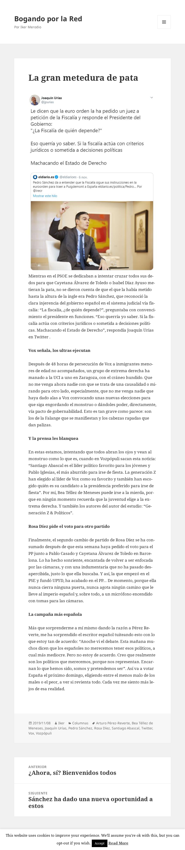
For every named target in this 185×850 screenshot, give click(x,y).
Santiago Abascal (125, 728)
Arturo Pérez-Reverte (113, 723)
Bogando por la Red (48, 18)
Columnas (80, 723)
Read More (118, 843)
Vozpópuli (44, 733)
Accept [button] (100, 843)
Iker (61, 723)
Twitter (146, 728)
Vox (31, 733)
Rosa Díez (102, 728)
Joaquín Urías (55, 728)
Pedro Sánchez (80, 728)
